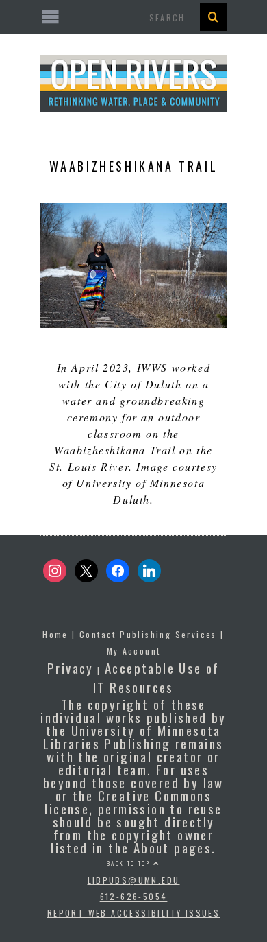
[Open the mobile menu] (133, 17)
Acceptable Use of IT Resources (156, 677)
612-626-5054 (134, 896)
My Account (134, 651)
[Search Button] (213, 17)
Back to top (130, 863)
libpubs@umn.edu (134, 880)
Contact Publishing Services (148, 634)
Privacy (70, 667)
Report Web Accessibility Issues (133, 913)
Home (55, 634)
